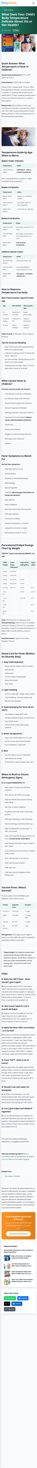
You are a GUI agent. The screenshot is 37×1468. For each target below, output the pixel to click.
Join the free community (18, 1234)
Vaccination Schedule (12, 1176)
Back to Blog (8, 10)
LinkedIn (18, 1304)
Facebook (24, 1298)
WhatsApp (11, 1298)
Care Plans (8, 1159)
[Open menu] (33, 3)
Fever (16, 30)
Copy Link (11, 1309)
